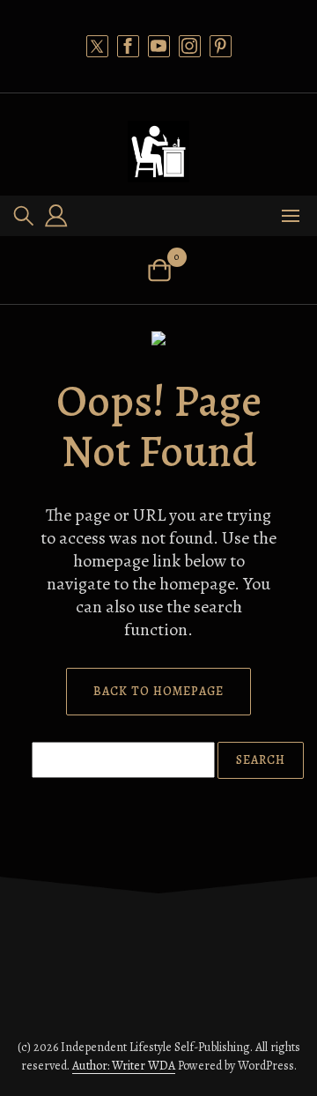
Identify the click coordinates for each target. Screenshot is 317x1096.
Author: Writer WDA (123, 1065)
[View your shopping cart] (158, 270)
